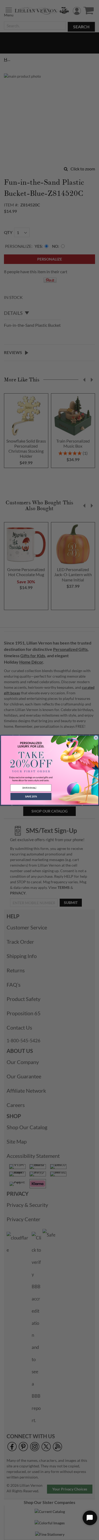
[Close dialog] (96, 737)
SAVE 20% (30, 796)
